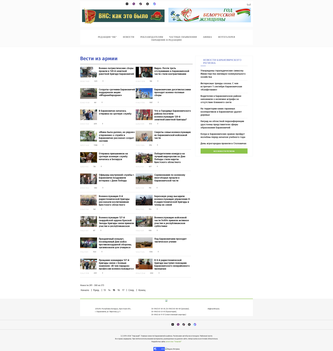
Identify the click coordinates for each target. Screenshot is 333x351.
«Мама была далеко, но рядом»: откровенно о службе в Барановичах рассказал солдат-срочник (117, 136)
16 (118, 290)
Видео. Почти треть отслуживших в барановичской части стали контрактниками (171, 71)
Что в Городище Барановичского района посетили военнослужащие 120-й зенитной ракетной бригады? (172, 115)
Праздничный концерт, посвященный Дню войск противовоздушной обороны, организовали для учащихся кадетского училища (115, 244)
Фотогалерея (226, 37)
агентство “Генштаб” (174, 342)
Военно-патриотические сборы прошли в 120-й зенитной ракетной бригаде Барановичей (116, 71)
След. (131, 290)
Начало (85, 290)
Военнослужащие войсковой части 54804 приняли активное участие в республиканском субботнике (171, 222)
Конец (141, 290)
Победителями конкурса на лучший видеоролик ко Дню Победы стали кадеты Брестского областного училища (169, 159)
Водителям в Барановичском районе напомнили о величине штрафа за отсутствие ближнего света (221, 99)
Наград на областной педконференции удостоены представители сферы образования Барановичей (222, 124)
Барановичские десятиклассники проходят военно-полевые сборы (172, 92)
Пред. (96, 290)
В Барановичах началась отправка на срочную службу (115, 112)
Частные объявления (183, 37)
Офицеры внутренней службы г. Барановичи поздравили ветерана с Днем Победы (117, 177)
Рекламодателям (151, 37)
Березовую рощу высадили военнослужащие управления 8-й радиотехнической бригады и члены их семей (172, 200)
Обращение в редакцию (166, 40)
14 (109, 290)
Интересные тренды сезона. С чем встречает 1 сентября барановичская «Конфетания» (221, 86)
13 (105, 290)
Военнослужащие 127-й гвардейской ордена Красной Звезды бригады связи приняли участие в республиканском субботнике (116, 223)
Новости (128, 37)
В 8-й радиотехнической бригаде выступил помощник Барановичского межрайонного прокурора (172, 264)
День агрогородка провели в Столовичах (223, 143)
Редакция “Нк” (107, 37)
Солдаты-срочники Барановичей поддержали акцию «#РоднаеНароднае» (117, 92)
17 (123, 290)
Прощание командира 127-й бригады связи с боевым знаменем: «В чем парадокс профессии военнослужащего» (116, 264)
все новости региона (224, 151)
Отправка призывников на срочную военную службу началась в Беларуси (113, 156)
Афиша (207, 37)
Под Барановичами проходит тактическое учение (170, 240)
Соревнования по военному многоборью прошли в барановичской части (169, 177)
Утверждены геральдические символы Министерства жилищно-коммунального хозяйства (223, 73)
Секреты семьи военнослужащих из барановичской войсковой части (172, 135)
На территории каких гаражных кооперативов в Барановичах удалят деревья (221, 111)
